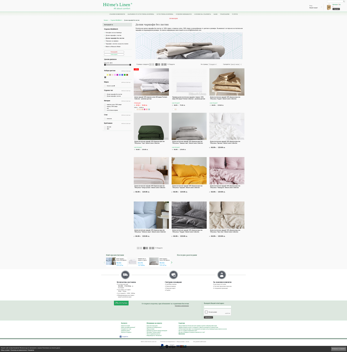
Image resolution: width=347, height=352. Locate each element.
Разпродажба (114, 52)
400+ (108, 129)
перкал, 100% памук (112, 106)
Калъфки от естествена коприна (141, 14)
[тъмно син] (122, 75)
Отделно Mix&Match (184, 14)
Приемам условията (338, 349)
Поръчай (336, 9)
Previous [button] (104, 262)
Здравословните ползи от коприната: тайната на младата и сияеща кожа (198, 327)
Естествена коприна (165, 14)
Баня (215, 14)
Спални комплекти (117, 14)
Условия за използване (182, 306)
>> (165, 64)
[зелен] (125, 75)
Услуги (235, 14)
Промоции (173, 18)
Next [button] (172, 262)
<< (150, 64)
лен (108, 108)
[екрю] (112, 75)
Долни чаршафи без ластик (114, 94)
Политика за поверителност (19, 350)
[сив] (105, 77)
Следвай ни (125, 336)
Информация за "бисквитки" (154, 335)
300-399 (109, 127)
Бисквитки (31, 350)
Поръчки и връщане (152, 325)
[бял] (105, 75)
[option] (116, 262)
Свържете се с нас (126, 329)
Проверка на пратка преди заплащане (157, 330)
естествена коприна (112, 110)
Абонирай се (208, 317)
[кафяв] (127, 75)
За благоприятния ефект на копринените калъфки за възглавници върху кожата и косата (203, 329)
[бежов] (110, 75)
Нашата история (125, 325)
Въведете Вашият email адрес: (214, 303)
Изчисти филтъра (126, 71)
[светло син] (120, 75)
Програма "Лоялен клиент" (154, 332)
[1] (344, 1)
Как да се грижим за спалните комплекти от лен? (192, 332)
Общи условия (5, 350)
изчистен (109, 118)
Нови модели (114, 54)
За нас (187, 341)
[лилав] (117, 75)
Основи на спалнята (202, 14)
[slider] (105, 65)
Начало (106, 20)
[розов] (115, 75)
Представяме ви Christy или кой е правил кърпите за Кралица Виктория (198, 325)
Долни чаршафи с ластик (114, 96)
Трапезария (224, 14)
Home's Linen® (111, 86)
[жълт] (108, 75)
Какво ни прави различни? (128, 327)
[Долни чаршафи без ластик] (117, 6)
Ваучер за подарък (126, 332)
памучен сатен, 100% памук (114, 104)
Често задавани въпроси (153, 334)
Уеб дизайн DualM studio (199, 341)
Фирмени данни (125, 330)
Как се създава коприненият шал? (188, 330)
